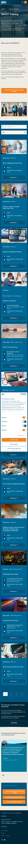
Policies (3, 833)
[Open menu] (25, 2)
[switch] (24, 422)
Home (2, 9)
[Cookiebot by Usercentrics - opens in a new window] (20, 394)
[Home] (3, 2)
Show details (21, 435)
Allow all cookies (14, 439)
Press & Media (4, 830)
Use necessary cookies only (14, 448)
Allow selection (14, 444)
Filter (3, 132)
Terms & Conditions (5, 835)
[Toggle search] (22, 2)
